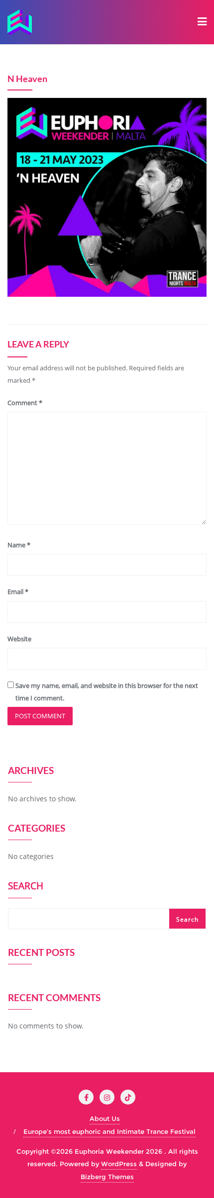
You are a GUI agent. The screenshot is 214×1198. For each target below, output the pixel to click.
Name (18, 544)
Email (17, 591)
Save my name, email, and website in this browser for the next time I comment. (106, 691)
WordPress (119, 1164)
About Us (105, 1118)
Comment (24, 402)
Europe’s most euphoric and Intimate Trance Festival (109, 1131)
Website (19, 638)
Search (25, 886)
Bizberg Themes (107, 1177)
